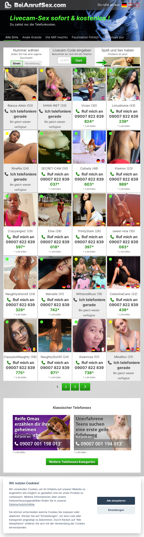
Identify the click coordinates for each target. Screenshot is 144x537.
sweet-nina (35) (123, 231)
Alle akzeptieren (116, 500)
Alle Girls (11, 37)
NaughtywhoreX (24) (20, 294)
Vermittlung (32, 63)
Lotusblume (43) (123, 105)
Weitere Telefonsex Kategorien (72, 462)
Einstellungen (116, 509)
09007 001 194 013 (102, 443)
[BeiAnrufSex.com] (72, 5)
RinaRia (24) (20, 168)
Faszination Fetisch (85, 37)
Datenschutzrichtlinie (21, 504)
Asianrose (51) (89, 357)
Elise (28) (55, 231)
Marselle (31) (55, 294)
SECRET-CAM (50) (54, 168)
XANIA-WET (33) (55, 105)
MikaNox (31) (123, 357)
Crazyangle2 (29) (20, 231)
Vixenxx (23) (124, 168)
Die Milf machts (57, 37)
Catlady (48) (89, 168)
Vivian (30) (89, 105)
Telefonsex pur (113, 37)
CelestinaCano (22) (123, 294)
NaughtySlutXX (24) (55, 357)
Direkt (16, 63)
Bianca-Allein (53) (20, 105)
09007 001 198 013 (41, 443)
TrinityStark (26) (89, 231)
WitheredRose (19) (89, 294)
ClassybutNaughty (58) (20, 357)
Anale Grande (31, 37)
